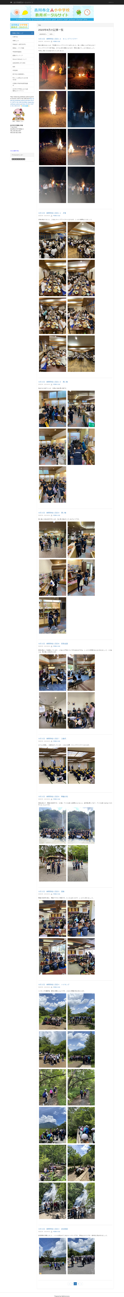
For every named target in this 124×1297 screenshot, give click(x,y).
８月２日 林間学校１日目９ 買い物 (52, 512)
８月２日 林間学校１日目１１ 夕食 (52, 213)
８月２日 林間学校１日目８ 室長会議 (53, 643)
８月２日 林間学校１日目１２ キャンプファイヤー (58, 38)
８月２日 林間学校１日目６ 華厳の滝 (53, 796)
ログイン (111, 2)
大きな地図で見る (14, 150)
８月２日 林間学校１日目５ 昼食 (51, 891)
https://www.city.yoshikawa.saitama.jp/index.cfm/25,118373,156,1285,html (22, 100)
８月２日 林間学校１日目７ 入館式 (52, 738)
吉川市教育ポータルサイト (23, 2)
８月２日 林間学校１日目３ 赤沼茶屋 (53, 1229)
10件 (50, 34)
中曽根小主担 (56, 41)
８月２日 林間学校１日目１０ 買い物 (53, 381)
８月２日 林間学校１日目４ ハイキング (53, 984)
